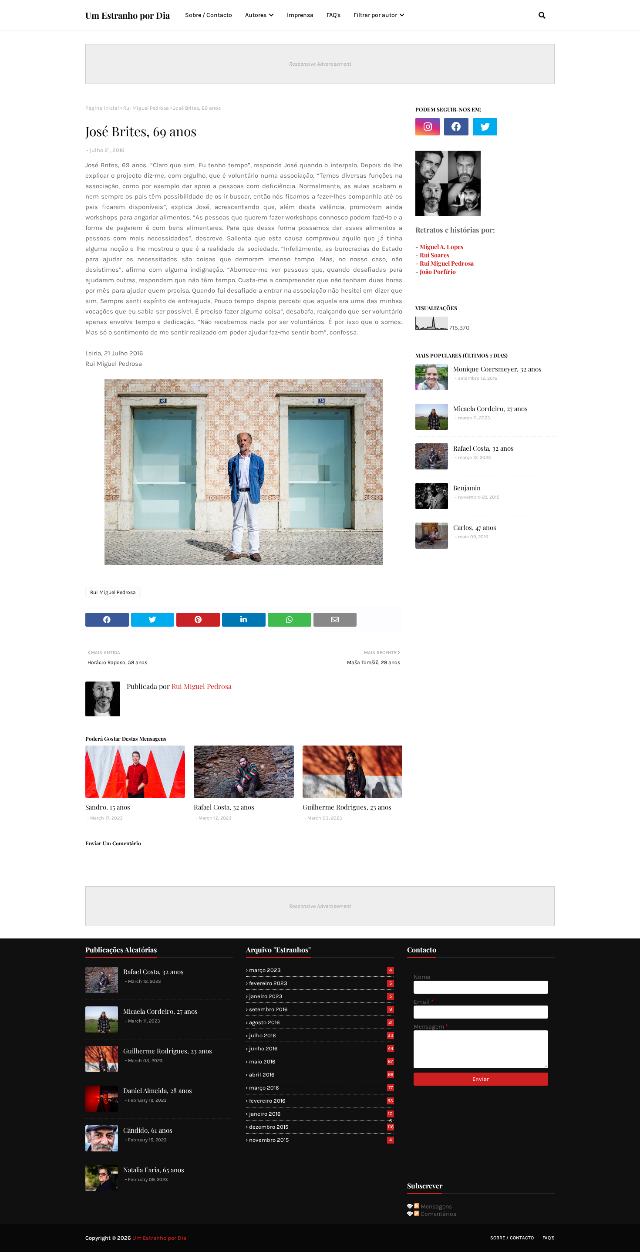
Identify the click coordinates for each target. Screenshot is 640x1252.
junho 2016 (321, 1048)
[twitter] (485, 126)
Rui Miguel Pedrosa (146, 108)
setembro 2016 (320, 1009)
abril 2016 (321, 1074)
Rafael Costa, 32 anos (224, 807)
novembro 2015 (320, 1140)
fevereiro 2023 (320, 983)
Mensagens (435, 1206)
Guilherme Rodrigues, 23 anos (347, 807)
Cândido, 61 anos (147, 1130)
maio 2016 (321, 1061)
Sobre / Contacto (512, 1238)
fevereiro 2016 (321, 1100)
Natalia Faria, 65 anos (153, 1169)
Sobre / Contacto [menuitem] (208, 15)
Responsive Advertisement (320, 64)
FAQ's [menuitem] (333, 15)
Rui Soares (434, 255)
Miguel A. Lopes (441, 247)
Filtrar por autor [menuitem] (375, 15)
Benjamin (467, 487)
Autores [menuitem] (255, 15)
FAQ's (548, 1238)
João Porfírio (438, 271)
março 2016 (320, 1087)
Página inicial (102, 108)
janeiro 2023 (320, 996)
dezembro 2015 (321, 1127)
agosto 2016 (320, 1022)
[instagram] (427, 126)
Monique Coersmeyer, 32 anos (497, 368)
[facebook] (456, 126)
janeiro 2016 (321, 1113)
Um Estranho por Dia (127, 15)
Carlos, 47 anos (474, 527)
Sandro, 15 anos (107, 807)
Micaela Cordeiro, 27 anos (490, 408)
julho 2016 (321, 1035)
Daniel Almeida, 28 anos (157, 1090)
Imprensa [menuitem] (300, 15)
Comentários (437, 1214)
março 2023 (320, 970)
